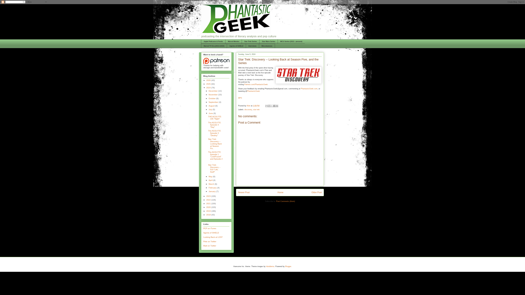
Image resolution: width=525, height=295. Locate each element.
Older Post (316, 192)
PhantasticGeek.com (309, 89)
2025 (208, 84)
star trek (256, 110)
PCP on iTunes (209, 228)
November (213, 95)
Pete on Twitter (209, 241)
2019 (208, 211)
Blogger (288, 266)
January (212, 191)
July (211, 109)
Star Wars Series (268, 41)
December (213, 91)
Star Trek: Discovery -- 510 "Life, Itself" (214, 168)
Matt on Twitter (209, 246)
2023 (208, 196)
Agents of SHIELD (236, 46)
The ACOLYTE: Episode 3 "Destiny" (214, 133)
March (212, 184)
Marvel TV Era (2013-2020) (214, 46)
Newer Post (244, 192)
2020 (208, 207)
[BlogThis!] (269, 106)
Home (280, 192)
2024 (208, 88)
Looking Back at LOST (213, 237)
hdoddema (270, 266)
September (214, 102)
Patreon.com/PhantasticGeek (256, 84)
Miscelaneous (267, 46)
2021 (208, 203)
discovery (248, 110)
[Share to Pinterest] (277, 106)
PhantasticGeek (253, 91)
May (211, 176)
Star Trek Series (250, 41)
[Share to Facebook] (274, 106)
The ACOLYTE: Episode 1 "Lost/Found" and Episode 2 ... (215, 156)
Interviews (252, 46)
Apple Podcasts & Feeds (213, 41)
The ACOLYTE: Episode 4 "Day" (214, 124)
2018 (208, 215)
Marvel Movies (233, 41)
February (213, 188)
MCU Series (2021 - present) (291, 41)
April (211, 180)
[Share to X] (271, 106)
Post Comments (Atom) (285, 201)
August (212, 106)
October (212, 98)
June (211, 113)
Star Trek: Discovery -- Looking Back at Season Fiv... (215, 143)
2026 (208, 80)
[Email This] (266, 106)
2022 (208, 200)
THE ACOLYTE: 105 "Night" (215, 117)
